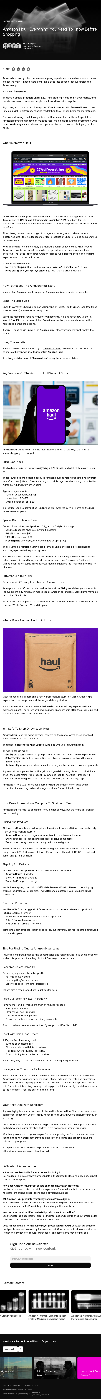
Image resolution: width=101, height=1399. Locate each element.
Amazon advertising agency (18, 1079)
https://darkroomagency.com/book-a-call (26, 1151)
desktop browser (52, 348)
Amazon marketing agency (17, 120)
